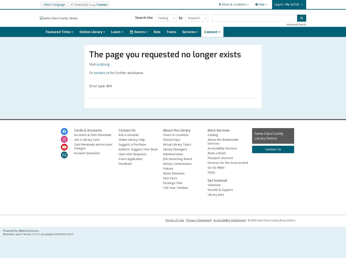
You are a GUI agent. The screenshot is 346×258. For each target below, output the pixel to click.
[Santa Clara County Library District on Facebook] (64, 131)
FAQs (211, 172)
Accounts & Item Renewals (92, 135)
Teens (171, 32)
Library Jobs (216, 194)
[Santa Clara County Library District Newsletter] (64, 155)
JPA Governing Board (177, 159)
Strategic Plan (172, 183)
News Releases (174, 173)
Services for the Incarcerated (228, 163)
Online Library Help (132, 140)
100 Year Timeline (175, 188)
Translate (101, 4)
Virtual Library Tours (177, 144)
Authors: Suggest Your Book (138, 149)
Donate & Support (220, 190)
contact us (101, 73)
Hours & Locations (176, 135)
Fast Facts (170, 178)
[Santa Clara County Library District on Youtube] (64, 147)
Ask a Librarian (129, 135)
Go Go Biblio (216, 167)
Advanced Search (296, 24)
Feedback (125, 164)
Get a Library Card (86, 140)
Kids (157, 32)
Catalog (213, 135)
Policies (168, 168)
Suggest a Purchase (132, 144)
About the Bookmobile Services (223, 141)
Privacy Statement (199, 220)
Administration (173, 154)
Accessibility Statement (229, 220)
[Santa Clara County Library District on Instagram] (64, 139)
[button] (233, 4)
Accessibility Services (222, 148)
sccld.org (103, 64)
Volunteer (214, 185)
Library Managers (175, 149)
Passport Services (220, 158)
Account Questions (87, 153)
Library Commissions (177, 164)
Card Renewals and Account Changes (93, 146)
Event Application (130, 159)
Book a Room (217, 153)
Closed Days (171, 140)
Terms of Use (174, 220)
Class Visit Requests (133, 154)
